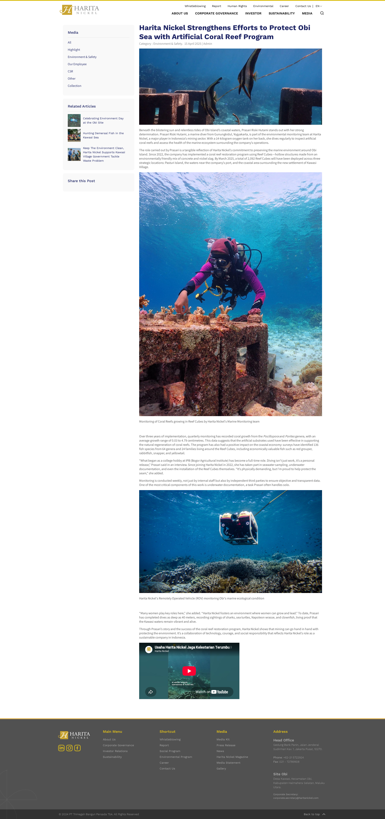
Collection (74, 86)
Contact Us (303, 6)
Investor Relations (115, 751)
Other (71, 78)
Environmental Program (176, 756)
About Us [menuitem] (180, 13)
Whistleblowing (195, 6)
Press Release (226, 745)
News (220, 751)
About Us (109, 739)
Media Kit (223, 739)
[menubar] (242, 13)
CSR (70, 71)
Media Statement (228, 762)
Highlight (74, 50)
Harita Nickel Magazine (232, 756)
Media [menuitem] (307, 13)
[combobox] (319, 6)
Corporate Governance (118, 745)
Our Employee (77, 64)
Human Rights (237, 6)
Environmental (263, 6)
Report (216, 6)
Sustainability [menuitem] (282, 13)
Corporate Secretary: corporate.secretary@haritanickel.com (295, 796)
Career (284, 6)
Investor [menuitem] (253, 13)
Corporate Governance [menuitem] (216, 13)
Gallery (221, 768)
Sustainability (112, 756)
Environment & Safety (82, 57)
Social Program (170, 751)
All (69, 42)
